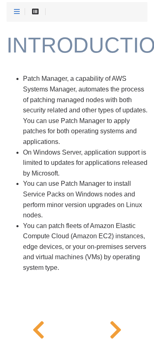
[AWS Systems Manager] (38, 328)
